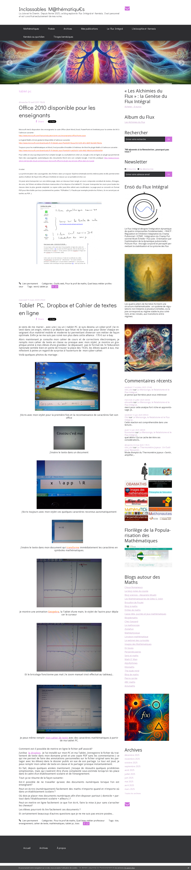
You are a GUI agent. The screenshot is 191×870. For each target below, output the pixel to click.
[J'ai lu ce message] (188, 868)
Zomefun (129, 629)
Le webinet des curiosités (137, 640)
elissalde (129, 402)
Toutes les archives (133, 793)
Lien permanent (30, 283)
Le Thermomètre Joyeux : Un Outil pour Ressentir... (147, 448)
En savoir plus (129, 868)
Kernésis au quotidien (33, 36)
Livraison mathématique (136, 636)
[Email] (127, 8)
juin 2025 (129, 778)
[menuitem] (31, 29)
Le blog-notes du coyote (136, 591)
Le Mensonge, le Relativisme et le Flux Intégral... (147, 391)
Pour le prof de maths (76, 283)
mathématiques (56, 823)
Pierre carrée (131, 678)
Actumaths (130, 686)
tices (77, 823)
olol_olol (129, 389)
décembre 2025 (132, 755)
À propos (61, 848)
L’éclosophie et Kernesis (144, 28)
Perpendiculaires (133, 651)
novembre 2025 (132, 759)
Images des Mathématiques (138, 644)
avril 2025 (129, 785)
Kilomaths (129, 667)
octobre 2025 (131, 762)
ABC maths (130, 682)
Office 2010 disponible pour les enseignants (57, 111)
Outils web (59, 283)
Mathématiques (31, 28)
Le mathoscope (132, 625)
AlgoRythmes (131, 663)
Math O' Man (131, 659)
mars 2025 (130, 789)
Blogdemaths (131, 617)
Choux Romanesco (134, 587)
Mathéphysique (132, 632)
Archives (68, 28)
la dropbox (34, 752)
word (36, 286)
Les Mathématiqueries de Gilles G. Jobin (144, 598)
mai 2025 (129, 781)
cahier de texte (41, 823)
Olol (127, 417)
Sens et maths (131, 655)
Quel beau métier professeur (90, 820)
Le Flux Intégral (115, 28)
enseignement (26, 823)
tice (116, 820)
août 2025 (129, 770)
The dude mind (132, 670)
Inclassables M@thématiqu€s (52, 8)
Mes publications (89, 28)
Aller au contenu (9, 2)
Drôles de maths (133, 610)
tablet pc (44, 286)
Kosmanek (130, 432)
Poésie (51, 28)
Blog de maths (132, 674)
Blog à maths (131, 606)
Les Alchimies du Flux (135, 122)
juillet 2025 (130, 774)
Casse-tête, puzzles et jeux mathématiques (145, 614)
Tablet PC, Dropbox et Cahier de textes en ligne (68, 309)
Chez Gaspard (131, 621)
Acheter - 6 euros (133, 106)
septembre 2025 (132, 766)
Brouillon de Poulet (134, 602)
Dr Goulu (129, 648)
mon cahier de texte (56, 737)
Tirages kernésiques (63, 36)
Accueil (26, 848)
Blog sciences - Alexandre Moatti (140, 595)
